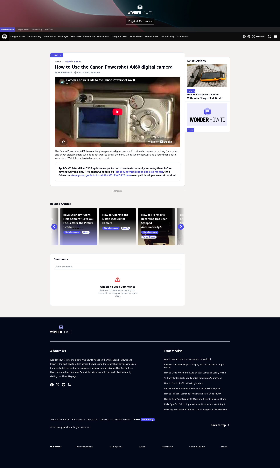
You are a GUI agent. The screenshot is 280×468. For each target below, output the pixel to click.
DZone (224, 446)
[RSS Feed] (69, 384)
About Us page (69, 376)
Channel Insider (197, 446)
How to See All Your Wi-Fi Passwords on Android (187, 359)
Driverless (182, 36)
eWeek (142, 446)
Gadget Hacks (23, 29)
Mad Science (152, 36)
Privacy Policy (78, 419)
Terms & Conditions (59, 419)
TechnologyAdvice (84, 446)
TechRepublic (116, 446)
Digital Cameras (140, 21)
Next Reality (37, 29)
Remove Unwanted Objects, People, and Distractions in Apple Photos (194, 366)
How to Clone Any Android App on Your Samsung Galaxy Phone (195, 372)
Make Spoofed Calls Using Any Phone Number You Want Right (194, 404)
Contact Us (92, 419)
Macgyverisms (119, 36)
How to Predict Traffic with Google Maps (183, 383)
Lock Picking (168, 36)
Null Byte (49, 29)
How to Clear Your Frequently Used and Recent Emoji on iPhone (195, 399)
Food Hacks (50, 36)
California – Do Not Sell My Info (115, 419)
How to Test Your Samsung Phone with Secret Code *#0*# (192, 393)
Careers (143, 419)
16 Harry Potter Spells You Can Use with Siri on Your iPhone (193, 378)
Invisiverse (103, 36)
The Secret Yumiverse (83, 36)
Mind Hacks (136, 36)
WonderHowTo (7, 29)
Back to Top (218, 425)
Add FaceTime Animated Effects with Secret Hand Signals (192, 388)
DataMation (167, 446)
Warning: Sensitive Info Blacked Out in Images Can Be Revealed (195, 409)
